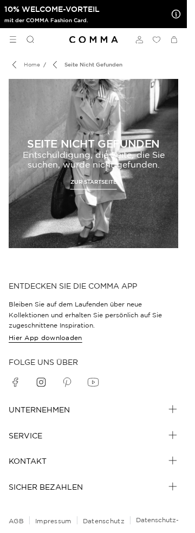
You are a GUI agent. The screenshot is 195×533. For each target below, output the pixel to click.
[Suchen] (26, 39)
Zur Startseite (93, 181)
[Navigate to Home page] (93, 39)
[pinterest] (67, 382)
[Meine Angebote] (174, 14)
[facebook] (15, 382)
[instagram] (41, 382)
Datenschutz (104, 520)
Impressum (53, 520)
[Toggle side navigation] (13, 39)
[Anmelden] (139, 39)
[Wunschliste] (156, 39)
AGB (16, 520)
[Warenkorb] (174, 39)
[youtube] (93, 382)
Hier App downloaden (45, 337)
